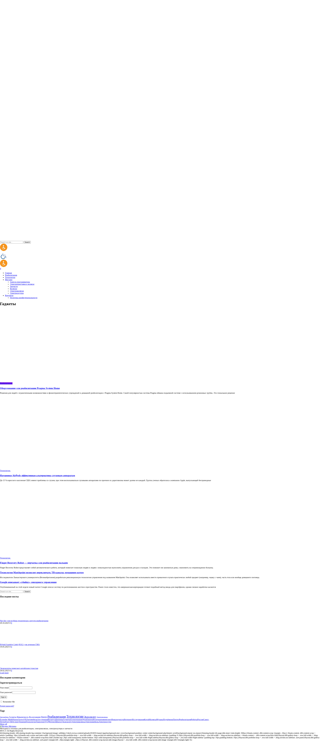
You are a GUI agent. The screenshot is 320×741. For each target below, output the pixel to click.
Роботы (194, 719)
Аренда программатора (20, 282)
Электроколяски (17, 291)
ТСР (47, 722)
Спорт (16, 722)
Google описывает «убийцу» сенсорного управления (28, 582)
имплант (107, 719)
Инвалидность (22, 717)
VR (25, 719)
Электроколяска (102, 717)
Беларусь (52, 719)
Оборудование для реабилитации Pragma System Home (30, 388)
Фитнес (52, 722)
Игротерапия (98, 719)
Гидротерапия (76, 719)
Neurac (15, 719)
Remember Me (8, 702)
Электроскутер (104, 722)
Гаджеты (12, 717)
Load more (4, 673)
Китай (147, 719)
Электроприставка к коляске (22, 284)
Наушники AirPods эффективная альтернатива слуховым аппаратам (37, 475)
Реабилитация (57, 716)
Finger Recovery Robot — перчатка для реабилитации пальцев (34, 562)
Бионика (59, 719)
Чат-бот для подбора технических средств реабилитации (24, 621)
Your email (4, 688)
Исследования (34, 717)
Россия (200, 719)
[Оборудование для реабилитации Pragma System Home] (68, 383)
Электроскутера (17, 293)
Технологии (74, 716)
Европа (90, 719)
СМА (11, 722)
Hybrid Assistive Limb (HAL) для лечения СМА (20, 644)
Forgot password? (7, 706)
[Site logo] (4, 250)
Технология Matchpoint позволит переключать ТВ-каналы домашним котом (42, 572)
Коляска (153, 719)
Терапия (22, 722)
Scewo (21, 719)
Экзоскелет (90, 716)
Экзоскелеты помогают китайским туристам (19, 668)
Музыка (159, 719)
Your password (6, 692)
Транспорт (40, 722)
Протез (44, 717)
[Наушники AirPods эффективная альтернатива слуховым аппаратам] (67, 471)
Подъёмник (168, 719)
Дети (84, 719)
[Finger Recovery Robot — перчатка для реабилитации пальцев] (67, 558)
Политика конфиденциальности (23, 298)
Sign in (3, 697)
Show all (3, 724)
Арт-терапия (42, 719)
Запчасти (14, 286)
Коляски (13, 289)
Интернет (128, 719)
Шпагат (58, 722)
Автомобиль (4, 717)
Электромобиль (91, 722)
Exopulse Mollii (6, 719)
